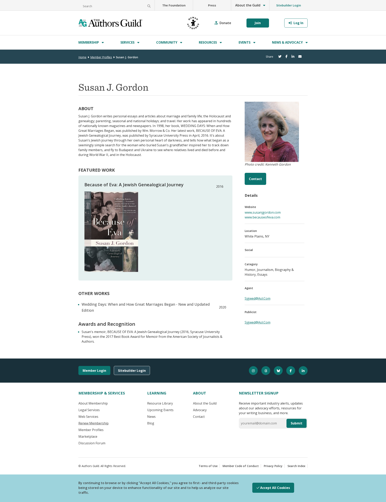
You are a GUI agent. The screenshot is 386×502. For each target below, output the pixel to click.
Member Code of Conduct (241, 466)
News (151, 416)
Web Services (88, 416)
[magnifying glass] (149, 6)
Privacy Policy (273, 466)
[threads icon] (264, 370)
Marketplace (87, 436)
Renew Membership (93, 423)
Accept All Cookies (274, 488)
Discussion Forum (91, 443)
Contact (255, 179)
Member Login (94, 370)
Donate (225, 23)
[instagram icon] (251, 370)
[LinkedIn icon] (301, 370)
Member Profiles (101, 57)
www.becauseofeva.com (262, 217)
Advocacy (200, 410)
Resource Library (160, 403)
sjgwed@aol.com (257, 298)
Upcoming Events (160, 410)
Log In (298, 23)
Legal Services (89, 410)
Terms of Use (208, 466)
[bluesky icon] (276, 370)
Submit (296, 423)
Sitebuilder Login (288, 5)
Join (258, 23)
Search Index (296, 466)
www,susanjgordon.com (263, 212)
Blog (150, 423)
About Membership (93, 403)
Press (212, 5)
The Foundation (174, 5)
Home (82, 57)
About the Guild (205, 403)
